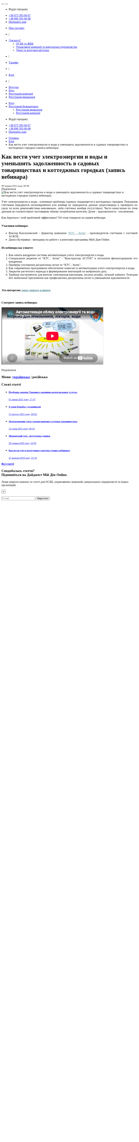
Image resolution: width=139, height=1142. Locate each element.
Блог (11, 74)
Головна (14, 138)
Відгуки (14, 87)
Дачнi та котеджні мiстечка (32, 50)
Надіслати (42, 498)
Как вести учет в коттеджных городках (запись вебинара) (39, 450)
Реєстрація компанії (21, 93)
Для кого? (15, 40)
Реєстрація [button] (23, 106)
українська (21, 377)
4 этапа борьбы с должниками (25, 406)
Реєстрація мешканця (22, 97)
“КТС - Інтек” (77, 233)
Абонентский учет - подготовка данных (29, 436)
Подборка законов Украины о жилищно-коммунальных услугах (43, 392)
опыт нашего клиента (36, 290)
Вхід (11, 90)
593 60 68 (20, 18)
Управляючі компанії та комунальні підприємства (46, 46)
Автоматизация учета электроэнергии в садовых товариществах (43, 421)
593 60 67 (20, 15)
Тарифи (13, 62)
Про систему (16, 28)
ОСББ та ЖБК (24, 43)
